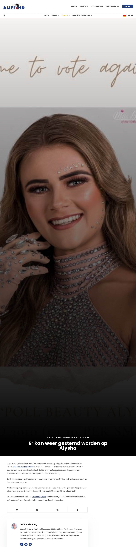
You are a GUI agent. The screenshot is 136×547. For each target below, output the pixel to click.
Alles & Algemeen (62, 438)
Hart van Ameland (82, 438)
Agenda (74, 6)
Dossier (72, 438)
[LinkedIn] (77, 509)
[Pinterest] (57, 509)
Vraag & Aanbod (97, 6)
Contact (127, 6)
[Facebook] (129, 15)
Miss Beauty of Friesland (23, 467)
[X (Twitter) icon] (30, 544)
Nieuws (54, 15)
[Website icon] (26, 544)
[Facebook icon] (21, 544)
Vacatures (84, 6)
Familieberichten (112, 6)
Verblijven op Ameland (81, 15)
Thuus (46, 15)
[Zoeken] (4, 15)
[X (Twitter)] (132, 15)
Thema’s (65, 15)
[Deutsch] (124, 15)
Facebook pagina (39, 497)
